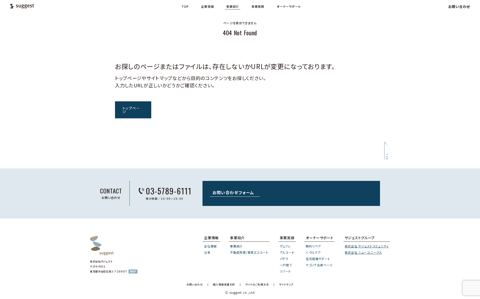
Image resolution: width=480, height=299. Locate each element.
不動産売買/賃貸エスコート (249, 252)
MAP (133, 271)
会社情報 (210, 246)
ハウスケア (313, 252)
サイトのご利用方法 (257, 284)
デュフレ (285, 246)
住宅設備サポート (318, 258)
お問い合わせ (459, 6)
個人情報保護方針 (224, 284)
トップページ (131, 110)
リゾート (285, 271)
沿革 (207, 252)
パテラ (284, 258)
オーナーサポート (289, 6)
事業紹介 (232, 6)
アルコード (287, 252)
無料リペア (313, 246)
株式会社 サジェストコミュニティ (367, 246)
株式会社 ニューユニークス (363, 252)
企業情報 (207, 6)
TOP (185, 6)
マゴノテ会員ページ (319, 265)
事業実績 (258, 6)
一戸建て (286, 265)
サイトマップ (286, 284)
